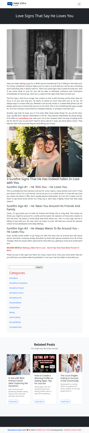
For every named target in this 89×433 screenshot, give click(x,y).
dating (12, 312)
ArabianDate (14, 307)
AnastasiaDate (15, 302)
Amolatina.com (15, 297)
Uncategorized (15, 327)
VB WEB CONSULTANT (73, 430)
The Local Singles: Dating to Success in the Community (70, 378)
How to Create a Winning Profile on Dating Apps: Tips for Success (44, 379)
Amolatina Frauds (16, 288)
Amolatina (13, 278)
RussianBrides (15, 322)
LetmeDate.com (25, 118)
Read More (13, 401)
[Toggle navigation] (79, 4)
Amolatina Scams (16, 293)
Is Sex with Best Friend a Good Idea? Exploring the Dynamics (18, 382)
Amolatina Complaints (18, 283)
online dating (14, 317)
